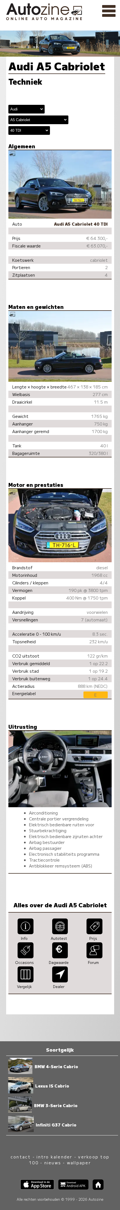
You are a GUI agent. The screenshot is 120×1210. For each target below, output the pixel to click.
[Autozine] (60, 11)
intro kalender (54, 1157)
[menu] (109, 11)
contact (21, 1157)
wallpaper (79, 1162)
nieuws (52, 1162)
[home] (96, 1188)
